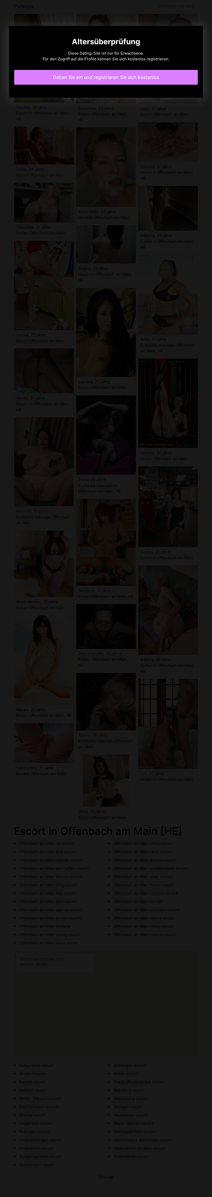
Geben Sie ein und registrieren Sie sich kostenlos (106, 77)
